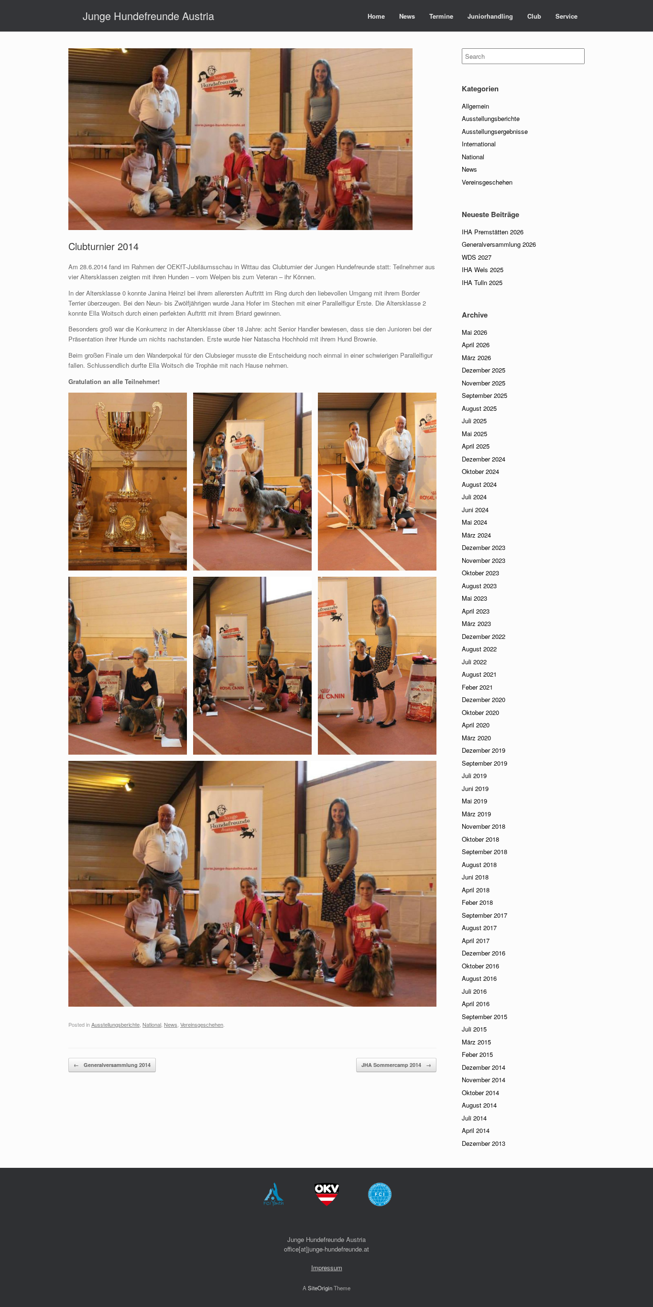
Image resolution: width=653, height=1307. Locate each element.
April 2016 (476, 1003)
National (151, 1024)
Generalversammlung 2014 (112, 1064)
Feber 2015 (477, 1054)
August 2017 (479, 927)
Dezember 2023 (483, 547)
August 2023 (479, 585)
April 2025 (476, 445)
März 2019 (476, 813)
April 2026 (476, 344)
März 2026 (476, 357)
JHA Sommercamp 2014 (396, 1064)
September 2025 (484, 395)
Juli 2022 (474, 661)
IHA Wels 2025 (482, 269)
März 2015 (476, 1041)
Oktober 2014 (480, 1092)
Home (376, 16)
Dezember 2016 (483, 952)
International (479, 143)
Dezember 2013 (483, 1143)
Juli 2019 (474, 775)
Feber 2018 (477, 902)
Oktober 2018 (480, 839)
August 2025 (479, 408)
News (407, 16)
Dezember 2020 (483, 699)
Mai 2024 (474, 522)
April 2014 (476, 1130)
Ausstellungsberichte (115, 1024)
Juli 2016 (474, 991)
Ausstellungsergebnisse (495, 131)
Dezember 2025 (483, 369)
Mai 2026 (474, 332)
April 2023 (476, 610)
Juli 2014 (474, 1117)
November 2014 (483, 1079)
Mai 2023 (474, 598)
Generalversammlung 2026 (499, 244)
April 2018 (476, 889)
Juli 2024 (474, 496)
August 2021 (479, 674)
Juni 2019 (475, 788)
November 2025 (483, 382)
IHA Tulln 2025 (482, 282)
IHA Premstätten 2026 (492, 231)
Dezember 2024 (483, 458)
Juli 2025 (474, 420)
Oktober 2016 (480, 965)
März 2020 (476, 737)
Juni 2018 (475, 876)
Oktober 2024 (480, 471)
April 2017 (476, 940)
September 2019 (484, 763)
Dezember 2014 (483, 1067)
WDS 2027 (476, 257)
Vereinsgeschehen (201, 1024)
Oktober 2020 (480, 712)
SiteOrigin (320, 1288)
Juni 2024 (475, 509)
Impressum (326, 1267)
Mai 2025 (474, 433)
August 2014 (479, 1104)
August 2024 (479, 484)
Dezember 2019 (483, 750)
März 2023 (476, 623)
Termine (441, 16)
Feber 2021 (477, 687)
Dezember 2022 (483, 636)
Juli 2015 (474, 1028)
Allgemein (475, 105)
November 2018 (483, 826)
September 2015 (484, 1016)
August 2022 (479, 648)
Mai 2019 (474, 800)
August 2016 (479, 978)
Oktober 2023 (480, 572)
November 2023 (483, 560)
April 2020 (476, 724)
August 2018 (479, 864)
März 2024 (476, 534)
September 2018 (484, 851)
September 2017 (484, 915)
